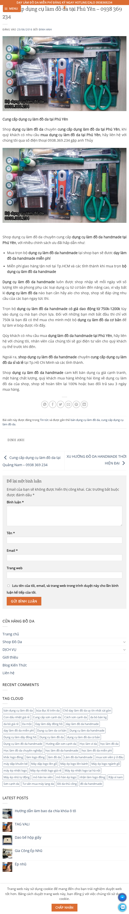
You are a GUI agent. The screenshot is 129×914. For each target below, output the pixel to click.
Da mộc (27, 724)
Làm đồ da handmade (78, 757)
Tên (11, 533)
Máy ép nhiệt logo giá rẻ (45, 770)
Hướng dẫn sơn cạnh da (61, 744)
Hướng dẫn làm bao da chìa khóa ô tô (45, 811)
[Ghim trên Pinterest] (76, 404)
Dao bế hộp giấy (28, 837)
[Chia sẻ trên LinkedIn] (84, 404)
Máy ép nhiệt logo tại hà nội (82, 770)
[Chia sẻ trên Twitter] (60, 404)
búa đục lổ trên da (47, 710)
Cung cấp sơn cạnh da (47, 717)
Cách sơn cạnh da (75, 717)
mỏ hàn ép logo (66, 777)
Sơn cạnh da (11, 784)
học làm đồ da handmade (61, 750)
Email (12, 550)
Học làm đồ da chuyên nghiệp (23, 750)
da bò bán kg (98, 717)
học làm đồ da (109, 744)
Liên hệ (8, 673)
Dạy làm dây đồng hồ (48, 724)
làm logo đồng (35, 757)
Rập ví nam (116, 777)
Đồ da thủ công (67, 784)
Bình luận (15, 502)
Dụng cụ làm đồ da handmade (23, 744)
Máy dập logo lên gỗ (44, 764)
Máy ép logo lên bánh (74, 764)
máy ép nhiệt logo (15, 770)
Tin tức (44, 420)
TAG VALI (22, 824)
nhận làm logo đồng (92, 777)
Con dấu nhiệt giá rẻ (17, 717)
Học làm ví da (88, 744)
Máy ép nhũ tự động (17, 777)
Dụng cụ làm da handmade (87, 730)
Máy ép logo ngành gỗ (105, 764)
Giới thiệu (10, 657)
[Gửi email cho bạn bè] (68, 404)
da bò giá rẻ (11, 724)
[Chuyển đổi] (124, 641)
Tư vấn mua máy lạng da (38, 784)
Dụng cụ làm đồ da (52, 737)
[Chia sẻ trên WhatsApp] (44, 404)
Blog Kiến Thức (15, 665)
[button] (12, 8)
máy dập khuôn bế (16, 764)
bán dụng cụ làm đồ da (18, 710)
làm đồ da (54, 757)
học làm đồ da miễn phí (97, 750)
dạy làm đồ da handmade (82, 724)
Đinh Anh (45, 29)
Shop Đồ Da (12, 641)
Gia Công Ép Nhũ (28, 851)
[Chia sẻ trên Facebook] (52, 404)
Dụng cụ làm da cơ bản (51, 730)
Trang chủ (11, 634)
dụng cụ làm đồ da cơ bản (83, 737)
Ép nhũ (20, 864)
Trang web (15, 568)
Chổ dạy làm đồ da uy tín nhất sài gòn (87, 710)
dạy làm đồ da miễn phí (19, 730)
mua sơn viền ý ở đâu (109, 757)
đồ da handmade (91, 784)
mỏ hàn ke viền (43, 777)
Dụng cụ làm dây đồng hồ (20, 737)
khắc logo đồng (13, 757)
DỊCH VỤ (9, 649)
